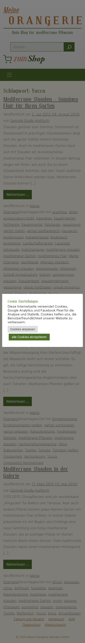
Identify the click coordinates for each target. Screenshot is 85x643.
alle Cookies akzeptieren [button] (29, 337)
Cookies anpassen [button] (22, 329)
